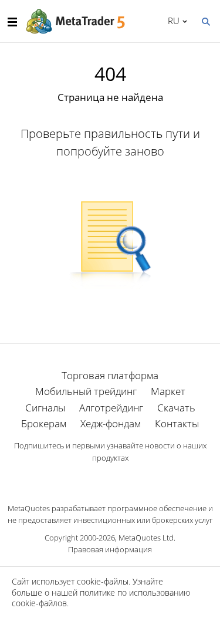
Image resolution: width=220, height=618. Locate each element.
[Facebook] (91, 478)
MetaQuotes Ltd (146, 537)
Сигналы (45, 407)
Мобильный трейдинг (86, 391)
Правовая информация (110, 549)
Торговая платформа (110, 375)
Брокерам (43, 423)
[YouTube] (129, 478)
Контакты (177, 423)
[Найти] (205, 20)
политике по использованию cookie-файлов (101, 598)
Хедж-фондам (110, 423)
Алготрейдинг (111, 407)
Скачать (176, 407)
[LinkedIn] (110, 478)
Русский (172, 20)
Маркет (168, 391)
